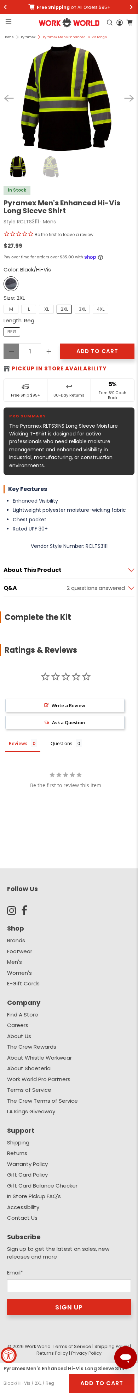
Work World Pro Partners (38, 1079)
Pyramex (28, 37)
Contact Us (22, 1217)
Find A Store (22, 1014)
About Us (19, 1036)
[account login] (120, 22)
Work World (38, 1346)
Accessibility (23, 1207)
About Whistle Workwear (39, 1057)
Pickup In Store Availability (59, 368)
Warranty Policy (27, 1164)
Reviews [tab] (18, 743)
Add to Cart (101, 1383)
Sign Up (69, 1307)
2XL (64, 309)
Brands (16, 940)
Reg (11, 331)
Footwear (19, 951)
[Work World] (69, 23)
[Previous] (9, 98)
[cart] (129, 22)
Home (9, 37)
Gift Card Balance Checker (42, 1185)
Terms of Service (29, 1090)
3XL (82, 309)
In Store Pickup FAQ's (34, 1196)
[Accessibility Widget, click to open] (9, 1355)
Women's (19, 973)
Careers (17, 1025)
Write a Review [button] (68, 705)
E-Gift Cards (23, 983)
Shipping (18, 1142)
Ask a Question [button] (68, 722)
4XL (100, 309)
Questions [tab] (61, 743)
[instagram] (14, 910)
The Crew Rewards (31, 1046)
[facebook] (28, 910)
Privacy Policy (86, 1353)
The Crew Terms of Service (42, 1100)
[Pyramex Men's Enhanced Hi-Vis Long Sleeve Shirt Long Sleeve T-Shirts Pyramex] (69, 98)
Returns (17, 1153)
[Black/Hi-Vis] (11, 283)
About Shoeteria (29, 1068)
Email (15, 1272)
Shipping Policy (111, 1346)
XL (46, 309)
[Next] (129, 98)
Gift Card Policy (27, 1174)
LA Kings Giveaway (31, 1111)
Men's (14, 962)
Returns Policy (52, 1353)
